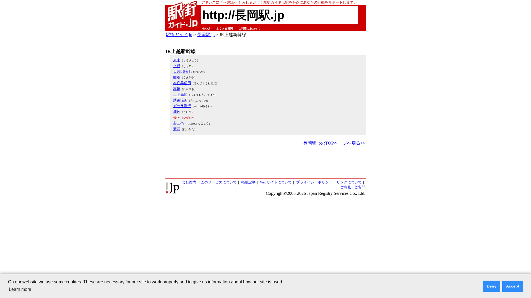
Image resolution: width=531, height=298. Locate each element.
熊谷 (176, 77)
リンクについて (349, 182)
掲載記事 (248, 182)
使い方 (206, 28)
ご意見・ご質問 (352, 187)
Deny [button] (491, 286)
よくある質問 (224, 28)
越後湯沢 (180, 100)
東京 (176, 60)
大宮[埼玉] (181, 72)
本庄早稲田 (182, 83)
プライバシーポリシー (314, 182)
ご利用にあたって (249, 28)
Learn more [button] (20, 289)
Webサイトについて (276, 182)
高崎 (176, 89)
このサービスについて (219, 182)
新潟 (176, 129)
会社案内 (189, 182)
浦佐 (176, 112)
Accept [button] (512, 286)
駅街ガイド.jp (179, 34)
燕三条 (178, 123)
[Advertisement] (265, 162)
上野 (176, 66)
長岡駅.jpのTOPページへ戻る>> (334, 143)
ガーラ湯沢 (182, 106)
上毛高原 (180, 94)
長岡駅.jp (206, 34)
